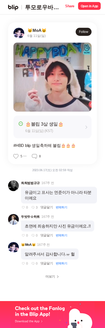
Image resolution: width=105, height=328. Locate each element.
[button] (69, 7)
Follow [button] (83, 32)
